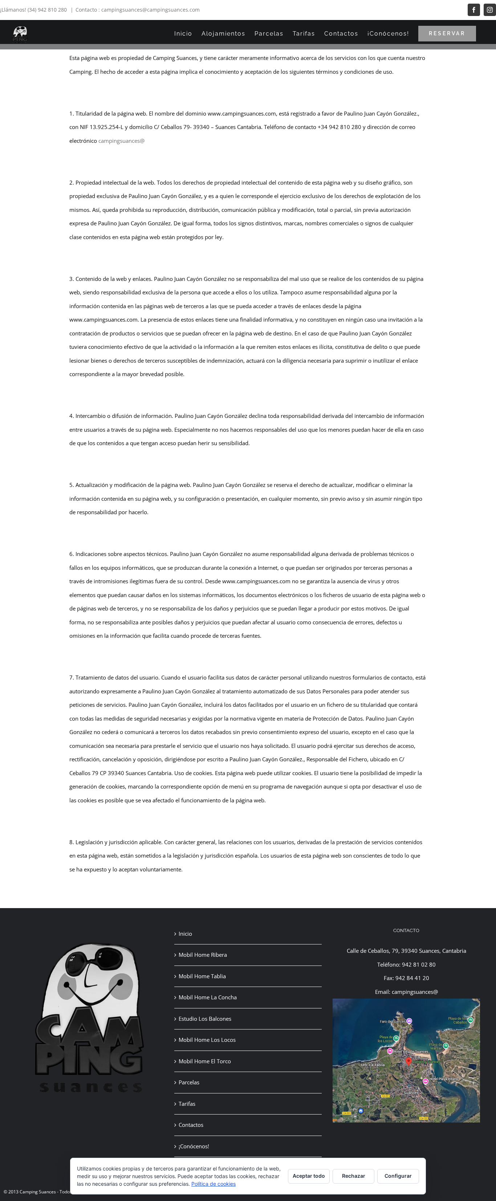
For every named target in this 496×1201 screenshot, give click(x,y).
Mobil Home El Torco (205, 1061)
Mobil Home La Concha (208, 997)
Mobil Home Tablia (202, 976)
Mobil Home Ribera (203, 954)
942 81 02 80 (419, 964)
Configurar (398, 1176)
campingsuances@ (121, 140)
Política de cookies (213, 1184)
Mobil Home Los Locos (207, 1039)
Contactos (191, 1124)
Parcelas (189, 1082)
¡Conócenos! (194, 1146)
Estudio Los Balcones (205, 1018)
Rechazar (353, 1176)
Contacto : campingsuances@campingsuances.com (138, 9)
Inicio (185, 933)
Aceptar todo (309, 1176)
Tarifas (187, 1103)
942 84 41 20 (412, 978)
